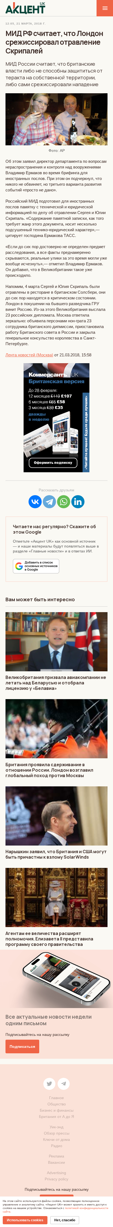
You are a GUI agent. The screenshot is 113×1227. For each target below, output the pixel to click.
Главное (56, 1098)
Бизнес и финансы (57, 1110)
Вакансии (56, 1162)
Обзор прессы (56, 1133)
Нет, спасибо (64, 1220)
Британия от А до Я (56, 1116)
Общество (56, 1104)
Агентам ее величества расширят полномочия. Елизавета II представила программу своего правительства (49, 938)
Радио (56, 1146)
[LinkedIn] (77, 501)
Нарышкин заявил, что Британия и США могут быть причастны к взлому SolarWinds (56, 854)
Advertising (56, 1173)
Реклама (56, 1156)
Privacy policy (56, 1179)
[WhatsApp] (63, 501)
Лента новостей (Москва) (29, 355)
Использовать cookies (25, 1220)
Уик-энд (56, 1127)
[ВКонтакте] (35, 501)
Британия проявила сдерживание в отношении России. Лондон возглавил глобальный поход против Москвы (49, 770)
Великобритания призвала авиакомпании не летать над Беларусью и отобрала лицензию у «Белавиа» (55, 682)
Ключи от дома (56, 1139)
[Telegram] (49, 501)
